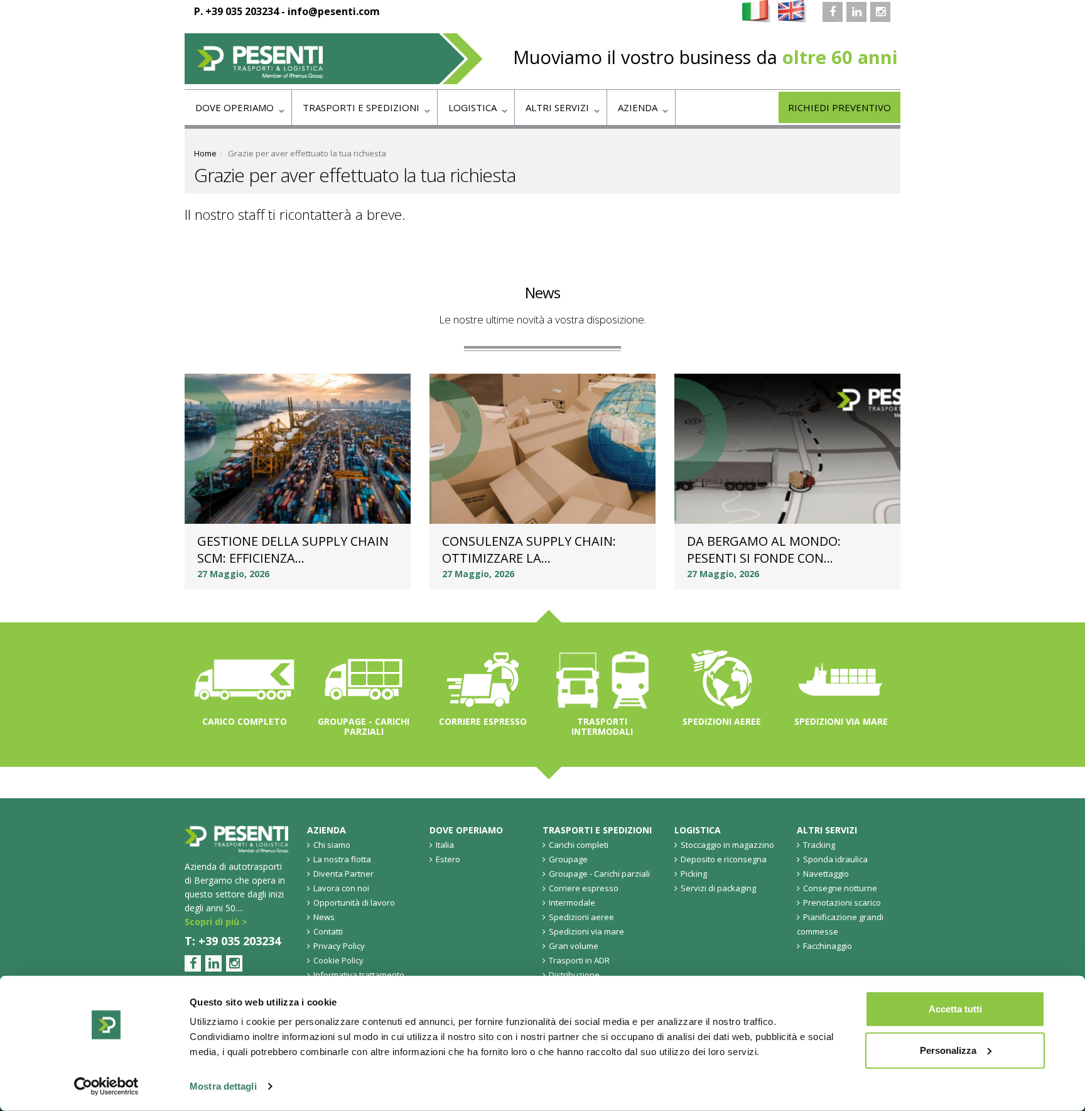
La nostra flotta (342, 859)
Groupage (568, 859)
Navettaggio (826, 873)
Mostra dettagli (223, 1086)
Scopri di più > (216, 922)
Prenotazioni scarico (842, 902)
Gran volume (573, 945)
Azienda (632, 111)
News (542, 292)
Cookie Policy (338, 960)
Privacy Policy (339, 945)
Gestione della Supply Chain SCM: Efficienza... (293, 549)
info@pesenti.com (334, 11)
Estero (448, 859)
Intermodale (572, 902)
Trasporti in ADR (579, 960)
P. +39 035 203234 (236, 11)
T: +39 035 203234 (233, 940)
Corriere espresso (483, 721)
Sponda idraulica (835, 859)
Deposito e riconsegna (724, 859)
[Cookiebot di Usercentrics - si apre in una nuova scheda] (106, 1086)
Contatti (328, 931)
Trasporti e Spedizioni (355, 111)
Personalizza (948, 1049)
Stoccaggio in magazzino (727, 844)
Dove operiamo (229, 111)
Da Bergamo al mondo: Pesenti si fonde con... (764, 549)
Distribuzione (574, 974)
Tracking (819, 844)
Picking (694, 873)
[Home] (334, 58)
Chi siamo (331, 844)
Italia (445, 844)
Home (205, 153)
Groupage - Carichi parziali (363, 726)
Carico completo (244, 721)
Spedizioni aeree (722, 721)
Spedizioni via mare (841, 721)
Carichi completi (578, 844)
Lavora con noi (341, 888)
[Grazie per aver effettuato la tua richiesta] (756, 10)
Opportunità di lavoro (354, 902)
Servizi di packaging (718, 888)
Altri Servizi (552, 111)
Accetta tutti (955, 1009)
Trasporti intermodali (602, 726)
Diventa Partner (343, 873)
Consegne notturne (840, 888)
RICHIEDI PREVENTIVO (839, 107)
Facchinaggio (827, 945)
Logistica (467, 111)
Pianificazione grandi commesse (840, 924)
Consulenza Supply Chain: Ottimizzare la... (529, 549)
